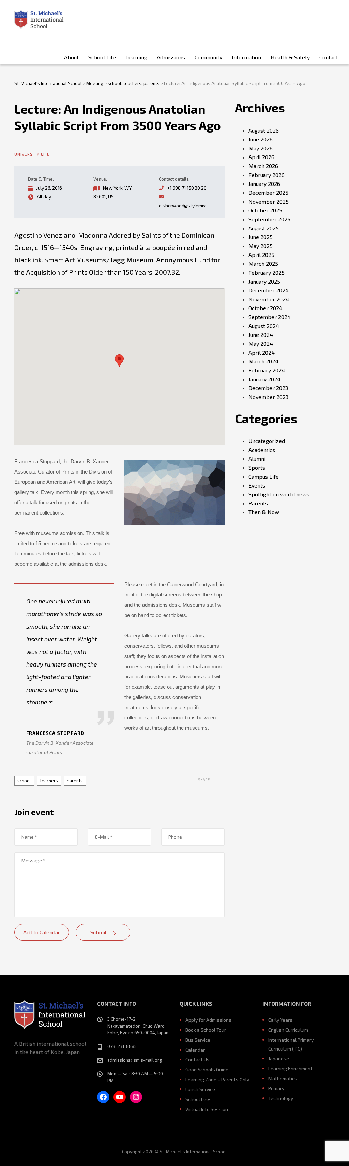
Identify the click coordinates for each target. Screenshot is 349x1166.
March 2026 (263, 166)
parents (75, 780)
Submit (98, 932)
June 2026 (260, 139)
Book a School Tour (205, 1030)
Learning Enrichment (290, 1068)
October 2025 (265, 210)
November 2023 (268, 397)
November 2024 (268, 299)
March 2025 (263, 263)
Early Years (280, 1020)
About (71, 57)
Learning (136, 57)
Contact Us (197, 1059)
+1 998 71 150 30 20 (186, 188)
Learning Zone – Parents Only (217, 1079)
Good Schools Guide (206, 1069)
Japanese (278, 1058)
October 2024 (265, 308)
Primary (276, 1088)
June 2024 (260, 334)
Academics (261, 450)
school (24, 780)
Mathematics (282, 1078)
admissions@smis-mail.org (134, 1060)
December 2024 (268, 290)
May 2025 (260, 246)
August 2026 (263, 130)
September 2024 (269, 317)
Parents (258, 503)
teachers (49, 780)
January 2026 (264, 183)
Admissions (171, 57)
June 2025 (260, 237)
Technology (280, 1098)
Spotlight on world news (278, 494)
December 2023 (268, 388)
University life (32, 154)
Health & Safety (290, 57)
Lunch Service (200, 1089)
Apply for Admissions (208, 1020)
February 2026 (266, 175)
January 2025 (264, 281)
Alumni (256, 458)
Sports (256, 467)
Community (208, 57)
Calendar (195, 1050)
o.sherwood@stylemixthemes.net (194, 205)
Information (246, 57)
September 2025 (269, 219)
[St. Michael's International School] (39, 19)
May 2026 (260, 148)
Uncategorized (266, 441)
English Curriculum (288, 1030)
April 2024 (261, 352)
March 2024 (263, 361)
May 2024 (260, 343)
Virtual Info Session (206, 1109)
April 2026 (261, 157)
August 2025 (263, 228)
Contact (328, 57)
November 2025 (268, 201)
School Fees (198, 1099)
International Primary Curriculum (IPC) (291, 1044)
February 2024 (266, 370)
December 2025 (268, 192)
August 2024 (263, 326)
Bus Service (197, 1040)
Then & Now (263, 512)
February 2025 (266, 272)
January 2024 (264, 379)
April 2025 (261, 254)
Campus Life (263, 476)
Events (256, 485)
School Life (102, 57)
